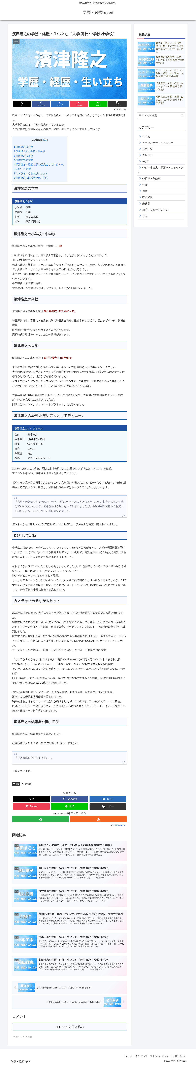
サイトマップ (141, 1056)
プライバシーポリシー (160, 1056)
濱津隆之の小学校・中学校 (29, 151)
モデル (146, 161)
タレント (147, 155)
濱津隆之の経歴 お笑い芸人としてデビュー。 (39, 164)
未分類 (146, 203)
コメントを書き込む (69, 1027)
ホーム (129, 1056)
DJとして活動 (22, 169)
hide (45, 140)
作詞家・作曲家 (151, 178)
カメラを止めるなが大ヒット (30, 173)
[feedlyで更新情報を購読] (40, 819)
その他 (146, 136)
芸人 (145, 216)
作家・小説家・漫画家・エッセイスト (160, 170)
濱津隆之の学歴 (23, 146)
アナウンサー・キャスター (157, 142)
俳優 (17, 784)
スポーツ (147, 148)
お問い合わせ (179, 1056)
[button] (117, 104)
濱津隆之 (27, 784)
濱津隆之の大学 (23, 160)
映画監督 (147, 197)
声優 (145, 191)
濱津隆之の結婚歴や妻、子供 (30, 177)
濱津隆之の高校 (23, 155)
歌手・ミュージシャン (155, 209)
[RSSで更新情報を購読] (98, 819)
